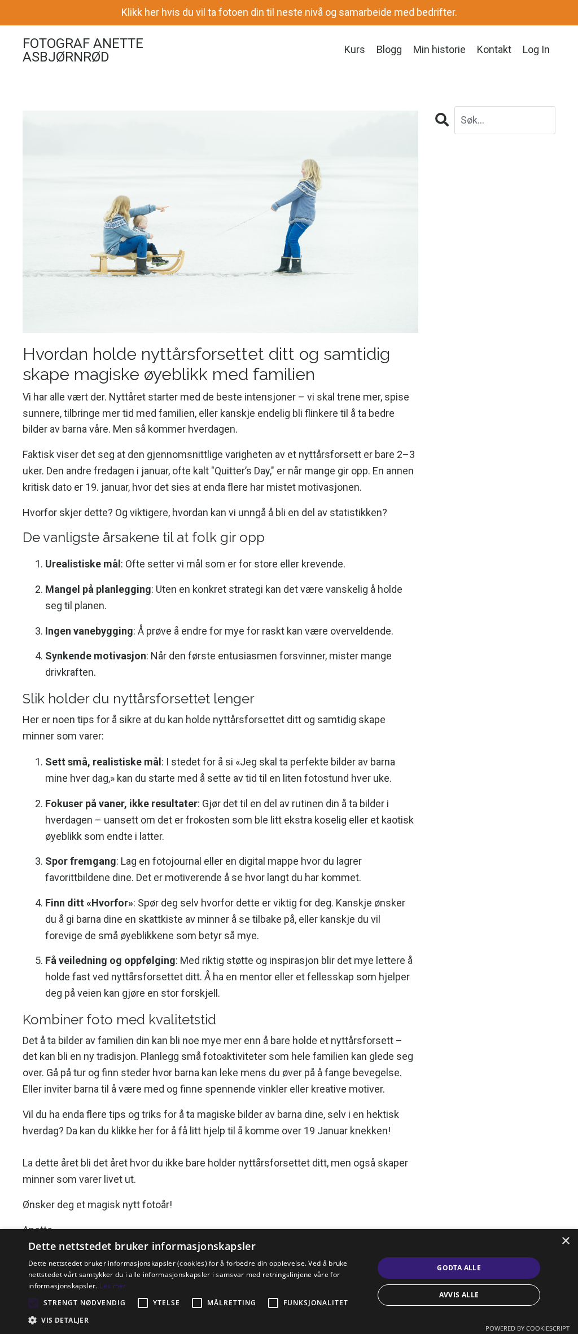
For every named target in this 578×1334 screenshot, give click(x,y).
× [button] (565, 1241)
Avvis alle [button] (459, 1295)
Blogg (389, 49)
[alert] (289, 1281)
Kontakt (494, 49)
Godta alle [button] (459, 1268)
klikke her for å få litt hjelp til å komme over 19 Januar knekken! (251, 1131)
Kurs (354, 49)
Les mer (112, 1286)
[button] (196, 1320)
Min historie (439, 49)
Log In (536, 49)
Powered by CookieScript (527, 1328)
